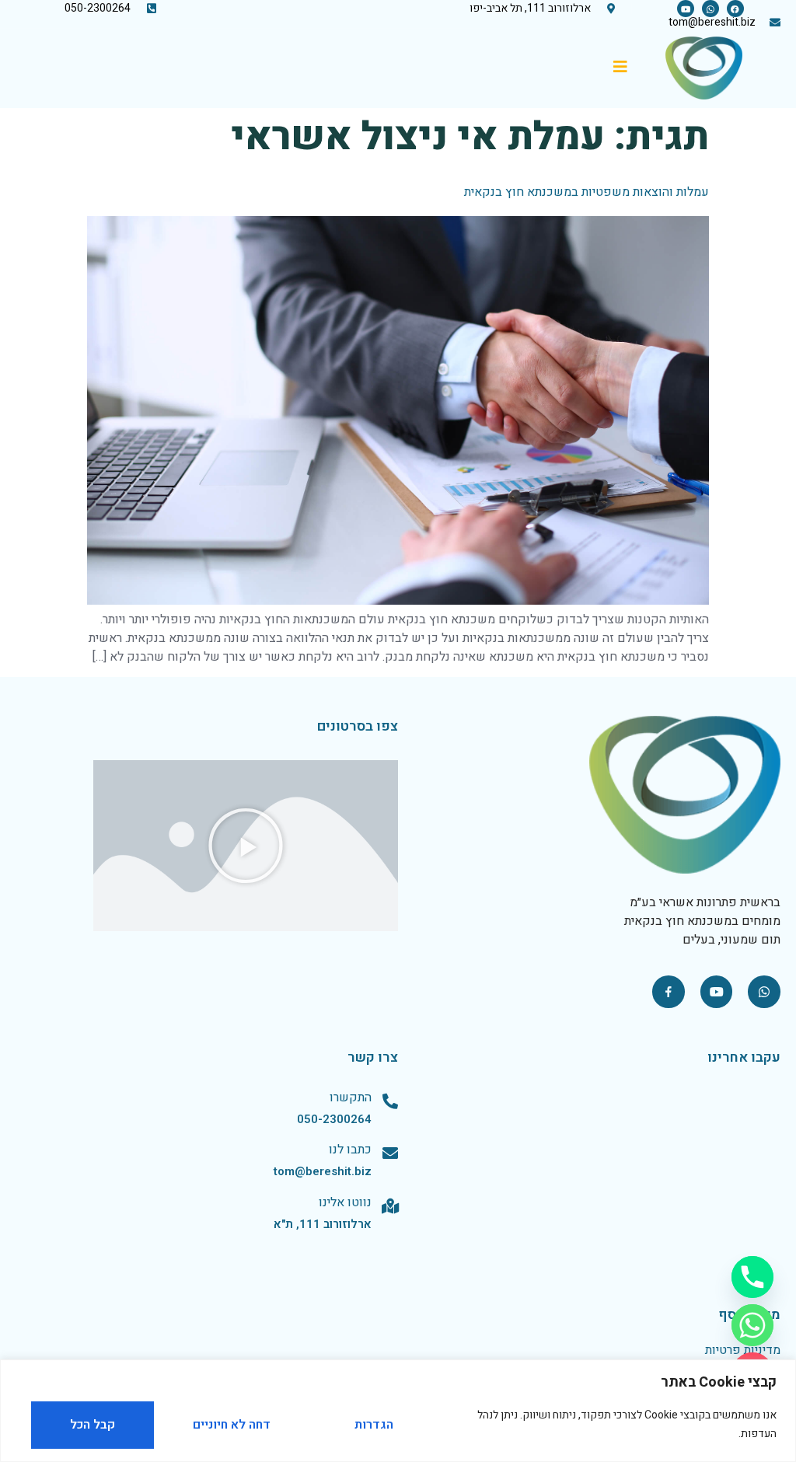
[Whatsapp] (710, 8)
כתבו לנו (350, 1149)
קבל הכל (92, 1424)
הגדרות (373, 1424)
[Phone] (752, 1277)
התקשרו (351, 1097)
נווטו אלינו (345, 1202)
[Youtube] (685, 8)
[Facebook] (735, 8)
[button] (246, 846)
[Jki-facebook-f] (668, 991)
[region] (398, 1410)
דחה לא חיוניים (232, 1424)
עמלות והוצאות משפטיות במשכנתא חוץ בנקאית (586, 192)
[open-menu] (614, 68)
